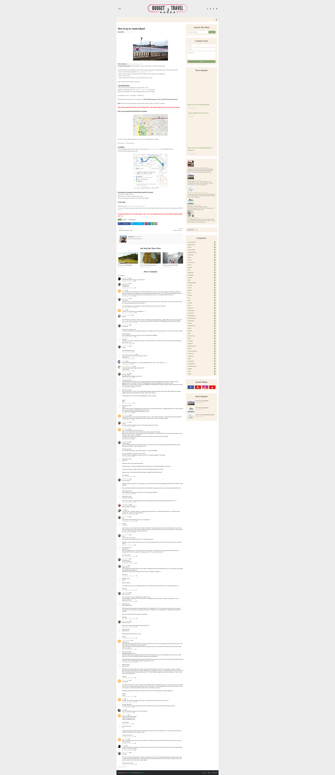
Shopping (201, 340)
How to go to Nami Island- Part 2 (137, 206)
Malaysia (201, 323)
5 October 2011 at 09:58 (128, 545)
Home (119, 8)
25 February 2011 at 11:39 (128, 337)
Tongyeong (201, 356)
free (201, 270)
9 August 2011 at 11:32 (128, 507)
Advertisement (201, 244)
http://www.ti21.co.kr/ (154, 149)
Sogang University (201, 346)
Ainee (123, 290)
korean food (201, 313)
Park (201, 333)
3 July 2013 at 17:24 (127, 724)
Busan (201, 257)
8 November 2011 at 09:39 (129, 556)
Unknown (124, 715)
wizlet (123, 745)
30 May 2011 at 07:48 (127, 377)
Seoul (201, 338)
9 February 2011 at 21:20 (128, 288)
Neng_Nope (125, 429)
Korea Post (201, 308)
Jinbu (201, 300)
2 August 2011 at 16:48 (128, 476)
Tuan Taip (124, 565)
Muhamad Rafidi (126, 315)
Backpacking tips (201, 252)
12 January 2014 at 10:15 (128, 750)
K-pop (201, 305)
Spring (201, 348)
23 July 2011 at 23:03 (127, 419)
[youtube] (212, 387)
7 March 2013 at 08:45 (128, 712)
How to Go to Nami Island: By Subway (200, 148)
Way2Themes (130, 772)
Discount (201, 267)
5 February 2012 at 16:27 (128, 678)
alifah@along (125, 278)
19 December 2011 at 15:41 (129, 638)
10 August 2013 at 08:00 (128, 736)
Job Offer (201, 302)
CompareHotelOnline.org (128, 354)
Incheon (201, 290)
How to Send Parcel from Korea (148, 265)
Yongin (201, 373)
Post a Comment (122, 766)
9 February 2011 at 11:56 (128, 281)
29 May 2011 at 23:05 (127, 371)
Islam (201, 292)
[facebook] (207, 8)
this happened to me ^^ (143, 72)
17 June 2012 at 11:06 (127, 707)
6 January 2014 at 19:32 (128, 743)
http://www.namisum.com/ (135, 64)
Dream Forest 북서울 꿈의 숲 (125, 265)
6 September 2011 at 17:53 (129, 514)
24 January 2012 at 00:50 (129, 662)
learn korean (201, 320)
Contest (201, 259)
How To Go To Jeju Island (194, 205)
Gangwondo (201, 272)
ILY (123, 699)
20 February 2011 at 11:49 (128, 313)
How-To (125, 219)
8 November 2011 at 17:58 (129, 563)
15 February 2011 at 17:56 (128, 296)
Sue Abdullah (125, 415)
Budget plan (201, 254)
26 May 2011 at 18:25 (127, 364)
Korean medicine (201, 318)
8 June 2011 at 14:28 (127, 387)
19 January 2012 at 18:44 (128, 649)
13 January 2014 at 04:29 (128, 764)
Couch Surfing (201, 262)
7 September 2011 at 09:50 (129, 521)
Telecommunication (201, 351)
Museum (201, 330)
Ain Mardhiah (125, 504)
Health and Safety (201, 282)
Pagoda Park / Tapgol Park (140, 89)
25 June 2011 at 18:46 (128, 413)
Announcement (201, 249)
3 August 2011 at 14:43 (128, 502)
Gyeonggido (201, 275)
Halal (201, 280)
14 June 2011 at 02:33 (128, 403)
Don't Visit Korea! (192, 217)
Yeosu (201, 371)
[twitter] (210, 8)
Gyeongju (201, 277)
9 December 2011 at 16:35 (128, 590)
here (120, 210)
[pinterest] (216, 8)
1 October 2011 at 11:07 (128, 532)
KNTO (125, 143)
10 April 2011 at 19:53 (127, 343)
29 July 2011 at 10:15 (127, 439)
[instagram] (213, 8)
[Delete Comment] (135, 281)
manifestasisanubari (127, 366)
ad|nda (124, 361)
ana (123, 709)
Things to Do (201, 353)
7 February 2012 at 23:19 (128, 696)
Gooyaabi (142, 772)
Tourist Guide (201, 361)
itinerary (201, 295)
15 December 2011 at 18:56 (129, 627)
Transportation (125, 24)
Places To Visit (201, 335)
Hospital (201, 285)
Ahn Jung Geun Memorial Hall (170, 265)
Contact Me (214, 772)
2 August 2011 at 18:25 (128, 494)
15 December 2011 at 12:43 (129, 618)
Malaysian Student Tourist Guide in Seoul (198, 167)
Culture (201, 264)
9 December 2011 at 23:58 (129, 601)
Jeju (201, 297)
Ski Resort (201, 343)
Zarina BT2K (121, 32)
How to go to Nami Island (198, 104)
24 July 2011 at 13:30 (127, 426)
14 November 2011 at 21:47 (129, 576)
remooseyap (125, 680)
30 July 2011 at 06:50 (127, 456)
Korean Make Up (201, 315)
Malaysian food (201, 325)
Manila (201, 328)
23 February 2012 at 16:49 (129, 702)
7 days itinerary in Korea (198, 113)
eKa (123, 510)
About (209, 772)
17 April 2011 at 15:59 (127, 358)
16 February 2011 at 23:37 (128, 307)
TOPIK (201, 358)
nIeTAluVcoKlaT (126, 640)
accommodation (201, 242)
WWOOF (201, 368)
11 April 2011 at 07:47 (127, 352)
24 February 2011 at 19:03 (129, 322)
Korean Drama (201, 310)
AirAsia (201, 247)
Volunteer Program (201, 366)
